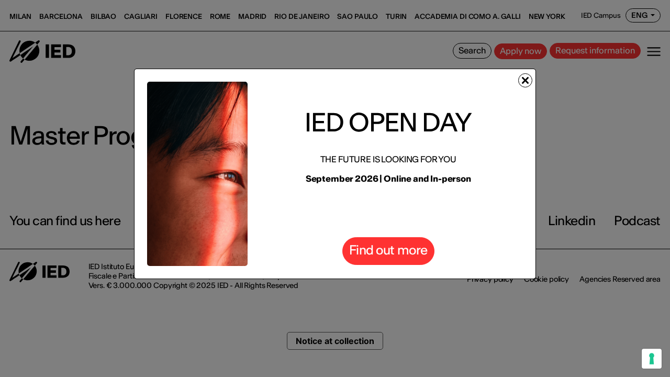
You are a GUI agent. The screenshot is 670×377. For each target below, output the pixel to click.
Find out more (388, 250)
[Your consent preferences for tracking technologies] (652, 359)
